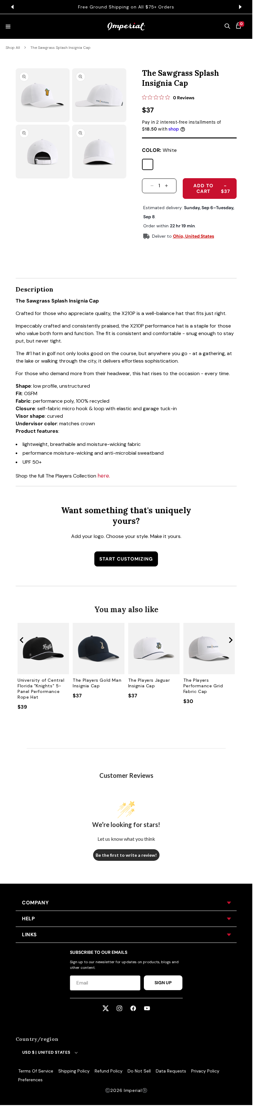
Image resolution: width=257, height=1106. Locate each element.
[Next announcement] (240, 7)
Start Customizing (126, 559)
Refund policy (109, 1071)
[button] (227, 27)
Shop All (13, 47)
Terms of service (35, 1071)
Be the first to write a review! (126, 855)
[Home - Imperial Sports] (126, 26)
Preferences (30, 1080)
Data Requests (171, 1071)
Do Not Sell (139, 1071)
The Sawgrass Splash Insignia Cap (60, 47)
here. (103, 475)
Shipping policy (74, 1071)
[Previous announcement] (12, 7)
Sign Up (163, 982)
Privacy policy (205, 1071)
